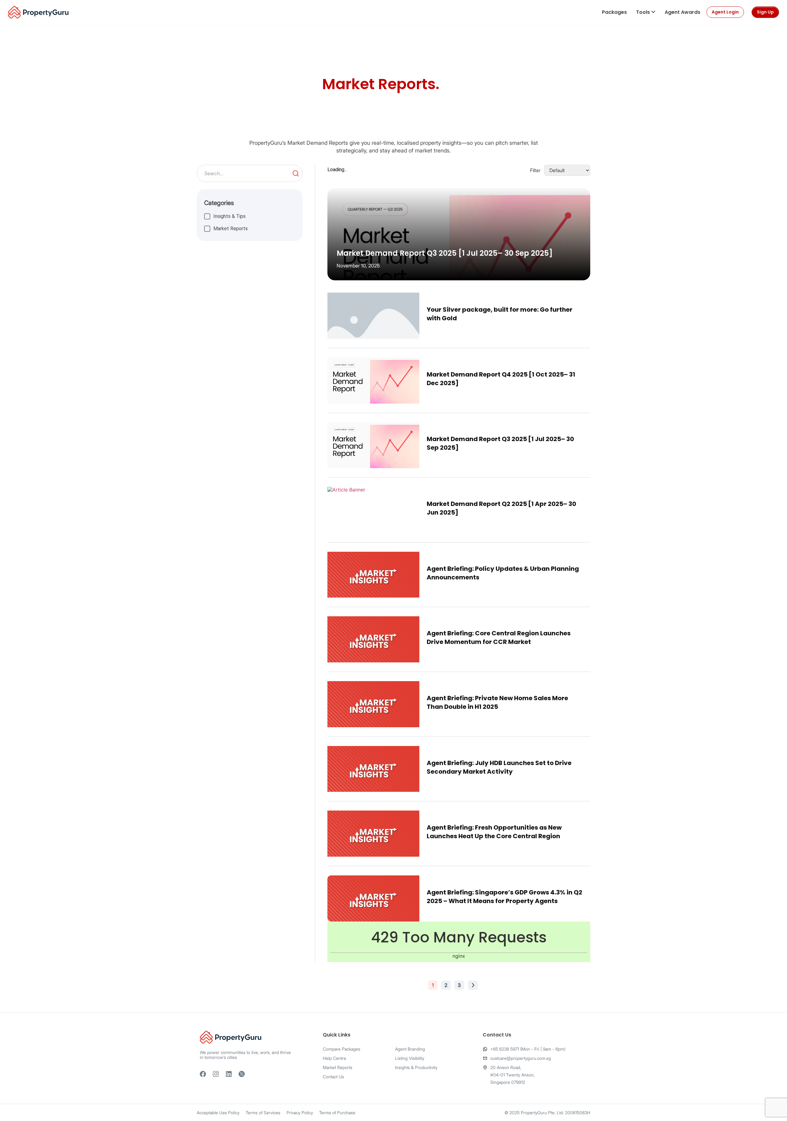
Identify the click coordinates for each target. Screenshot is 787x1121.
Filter (535, 170)
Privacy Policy (300, 1112)
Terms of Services (263, 1112)
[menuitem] (614, 12)
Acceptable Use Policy (218, 1112)
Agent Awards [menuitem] (682, 12)
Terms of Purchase (337, 1112)
